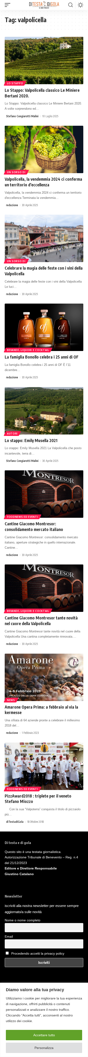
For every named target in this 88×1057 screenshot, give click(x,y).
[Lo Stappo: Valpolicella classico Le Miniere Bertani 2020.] (44, 60)
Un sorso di (16, 172)
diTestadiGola (14, 821)
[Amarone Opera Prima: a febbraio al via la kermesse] (44, 677)
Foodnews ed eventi (22, 516)
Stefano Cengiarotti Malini (22, 116)
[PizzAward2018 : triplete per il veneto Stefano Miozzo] (44, 766)
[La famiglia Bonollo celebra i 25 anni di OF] (44, 327)
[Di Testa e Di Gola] (44, 5)
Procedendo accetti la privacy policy (37, 953)
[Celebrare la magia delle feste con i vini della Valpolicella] (44, 238)
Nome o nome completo (22, 920)
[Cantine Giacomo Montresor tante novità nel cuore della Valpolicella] (44, 588)
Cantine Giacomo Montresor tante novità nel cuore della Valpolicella (41, 620)
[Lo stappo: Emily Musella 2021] (44, 410)
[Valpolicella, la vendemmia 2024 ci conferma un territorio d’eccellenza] (44, 149)
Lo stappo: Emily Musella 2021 (31, 440)
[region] (44, 1020)
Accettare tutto (44, 1035)
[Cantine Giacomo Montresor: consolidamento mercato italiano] (44, 494)
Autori (12, 433)
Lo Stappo (15, 83)
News (11, 700)
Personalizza (44, 1048)
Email (9, 936)
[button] (9, 5)
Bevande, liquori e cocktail (28, 350)
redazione (12, 205)
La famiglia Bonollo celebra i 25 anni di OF (41, 356)
